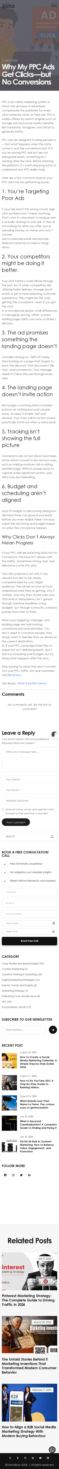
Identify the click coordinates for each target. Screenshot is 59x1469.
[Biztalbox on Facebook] (17, 1458)
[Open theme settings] (54, 734)
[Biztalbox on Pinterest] (48, 1458)
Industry (44, 1192)
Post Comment (16, 822)
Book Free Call (29, 941)
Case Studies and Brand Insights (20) (23, 963)
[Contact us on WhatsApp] (52, 1449)
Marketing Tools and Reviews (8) (21, 996)
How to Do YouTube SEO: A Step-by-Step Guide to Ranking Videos (36, 1084)
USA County (15, 1192)
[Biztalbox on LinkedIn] (32, 1458)
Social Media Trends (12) (16, 1007)
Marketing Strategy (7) (15, 990)
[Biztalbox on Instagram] (25, 1458)
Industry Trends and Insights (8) (19, 985)
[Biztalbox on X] (10, 1458)
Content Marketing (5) (15, 968)
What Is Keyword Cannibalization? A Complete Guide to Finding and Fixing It (38, 1124)
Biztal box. (15, 675)
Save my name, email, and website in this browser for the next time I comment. (29, 811)
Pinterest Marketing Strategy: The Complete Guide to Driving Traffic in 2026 (28, 1300)
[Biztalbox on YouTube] (40, 1458)
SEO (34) (7, 1001)
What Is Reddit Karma (32, 683)
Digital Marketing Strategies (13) (21, 979)
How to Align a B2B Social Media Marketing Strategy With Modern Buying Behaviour (29, 1432)
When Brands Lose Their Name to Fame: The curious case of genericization (37, 1104)
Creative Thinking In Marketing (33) (22, 974)
